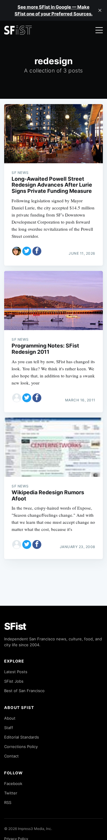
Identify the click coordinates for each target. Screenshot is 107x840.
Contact (11, 756)
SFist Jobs (13, 681)
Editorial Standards (21, 737)
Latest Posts (15, 671)
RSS (7, 802)
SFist (15, 626)
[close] (100, 10)
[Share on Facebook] (37, 251)
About (9, 718)
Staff (8, 727)
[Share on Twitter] (27, 251)
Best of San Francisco (24, 690)
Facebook (13, 783)
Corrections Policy (21, 746)
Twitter (10, 793)
